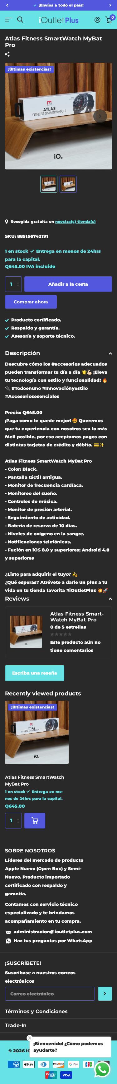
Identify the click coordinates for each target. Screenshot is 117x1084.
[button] (7, 5)
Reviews (17, 598)
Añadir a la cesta (68, 284)
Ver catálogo (8, 20)
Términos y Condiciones (36, 1011)
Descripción (22, 353)
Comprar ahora (31, 302)
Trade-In (16, 1025)
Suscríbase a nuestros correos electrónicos (40, 977)
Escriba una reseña (34, 673)
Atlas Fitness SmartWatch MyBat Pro (34, 780)
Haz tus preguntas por (53, 940)
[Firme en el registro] (97, 19)
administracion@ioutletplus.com (53, 931)
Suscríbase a (105, 994)
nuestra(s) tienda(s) (75, 221)
